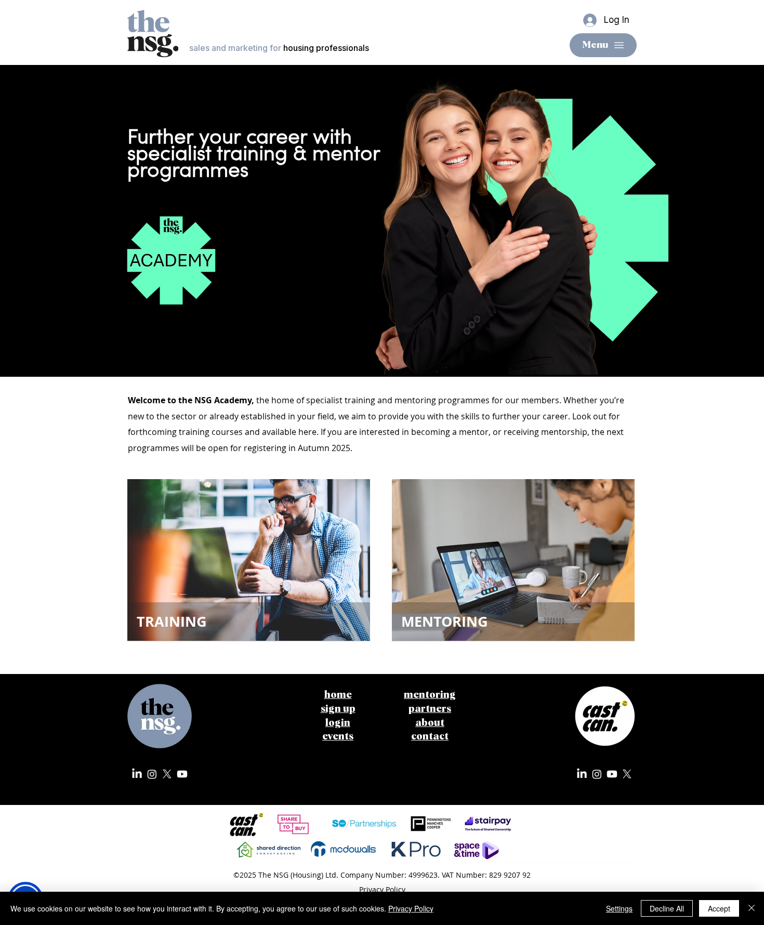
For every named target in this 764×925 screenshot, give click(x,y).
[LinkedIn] (137, 774)
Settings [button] (619, 908)
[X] (167, 774)
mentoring (430, 695)
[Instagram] (152, 774)
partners (430, 709)
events (337, 737)
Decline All (667, 908)
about (429, 723)
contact (430, 737)
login (337, 723)
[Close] (751, 908)
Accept (719, 908)
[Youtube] (182, 774)
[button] (338, 709)
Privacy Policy (410, 908)
